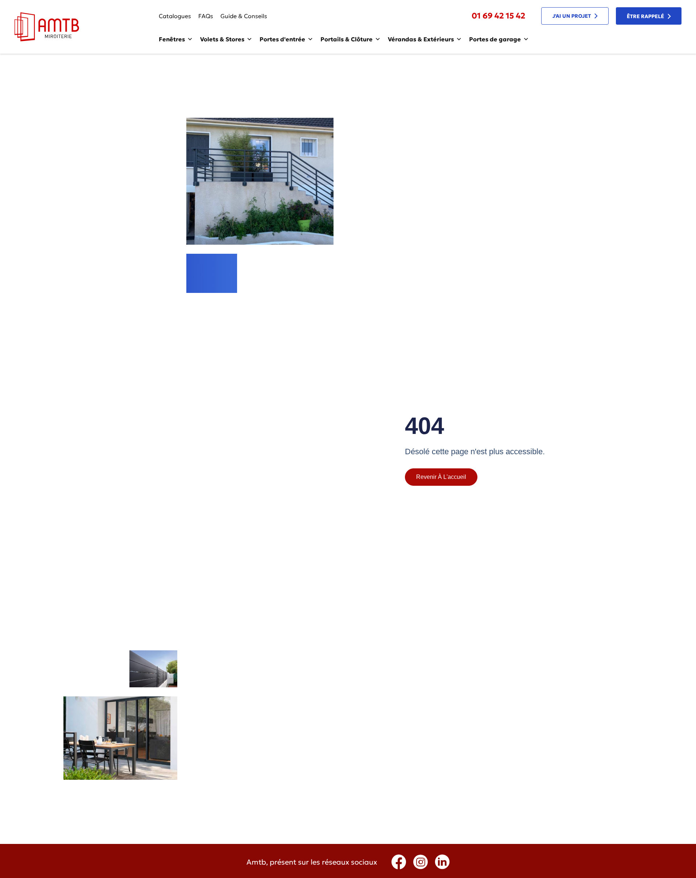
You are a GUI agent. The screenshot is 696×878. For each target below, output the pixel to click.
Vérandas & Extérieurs (421, 39)
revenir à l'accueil (441, 477)
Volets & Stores (222, 39)
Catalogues (175, 16)
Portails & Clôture (346, 39)
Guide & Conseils (243, 16)
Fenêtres (172, 39)
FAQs (205, 16)
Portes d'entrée (282, 39)
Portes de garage (495, 39)
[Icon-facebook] (399, 862)
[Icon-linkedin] (442, 862)
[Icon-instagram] (420, 862)
